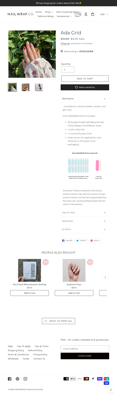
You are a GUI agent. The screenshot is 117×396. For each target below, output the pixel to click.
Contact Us (39, 358)
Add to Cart (29, 293)
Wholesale (13, 358)
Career (26, 358)
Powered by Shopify (34, 389)
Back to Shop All (60, 321)
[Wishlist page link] (76, 14)
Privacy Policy (40, 354)
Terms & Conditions (18, 354)
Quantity (65, 64)
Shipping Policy (16, 350)
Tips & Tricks (68, 212)
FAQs (10, 346)
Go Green (66, 229)
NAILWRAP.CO (20, 389)
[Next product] (105, 277)
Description (68, 98)
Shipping (65, 43)
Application (67, 221)
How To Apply (23, 346)
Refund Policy (35, 350)
